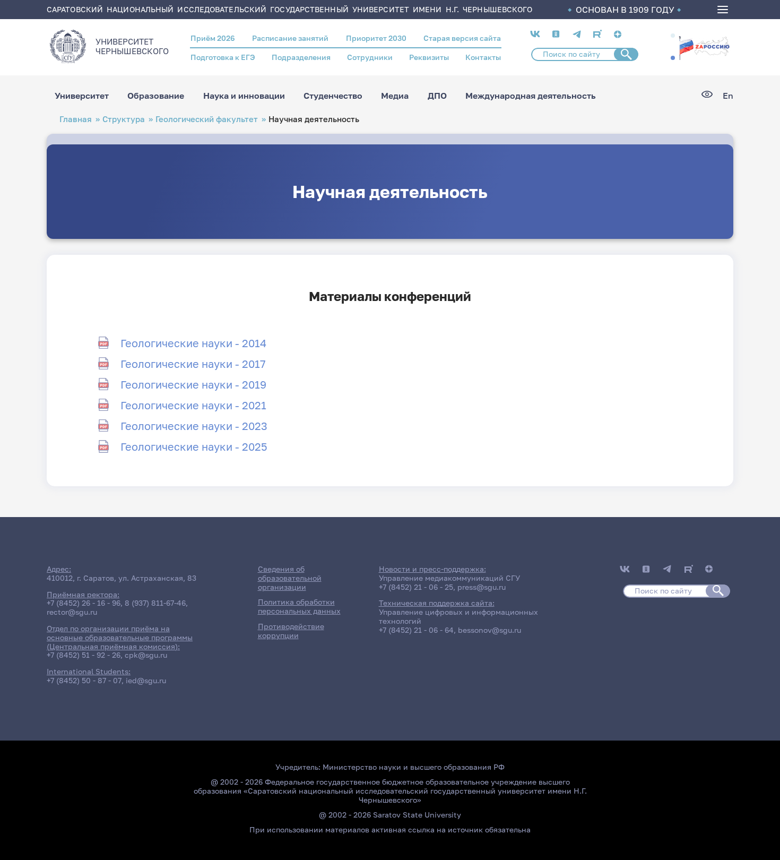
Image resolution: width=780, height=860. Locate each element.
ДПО (437, 95)
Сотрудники (370, 57)
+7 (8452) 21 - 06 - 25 (416, 586)
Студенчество (333, 95)
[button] (673, 35)
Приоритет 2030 (376, 37)
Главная (75, 119)
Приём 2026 (212, 37)
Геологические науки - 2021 (193, 405)
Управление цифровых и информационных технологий (458, 616)
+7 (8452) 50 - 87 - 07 (84, 680)
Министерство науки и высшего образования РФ (414, 766)
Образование (155, 95)
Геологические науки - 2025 (193, 446)
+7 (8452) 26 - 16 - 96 (83, 602)
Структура (123, 119)
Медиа (395, 95)
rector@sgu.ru (72, 611)
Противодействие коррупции (291, 631)
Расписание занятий (290, 37)
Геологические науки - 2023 (193, 425)
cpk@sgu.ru (146, 654)
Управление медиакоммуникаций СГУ (449, 577)
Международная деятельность (530, 95)
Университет (82, 95)
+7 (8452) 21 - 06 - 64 (416, 629)
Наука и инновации (244, 95)
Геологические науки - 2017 (193, 363)
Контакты (483, 57)
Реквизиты (429, 57)
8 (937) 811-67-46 (155, 602)
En (728, 96)
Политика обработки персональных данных (299, 606)
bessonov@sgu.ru (489, 629)
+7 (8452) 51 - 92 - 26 (83, 654)
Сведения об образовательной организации (290, 577)
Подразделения (301, 57)
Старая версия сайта (462, 37)
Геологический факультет (206, 119)
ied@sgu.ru (146, 680)
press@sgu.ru (481, 586)
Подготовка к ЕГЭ (222, 57)
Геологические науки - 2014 (193, 343)
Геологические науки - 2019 (193, 384)
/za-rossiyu (704, 46)
